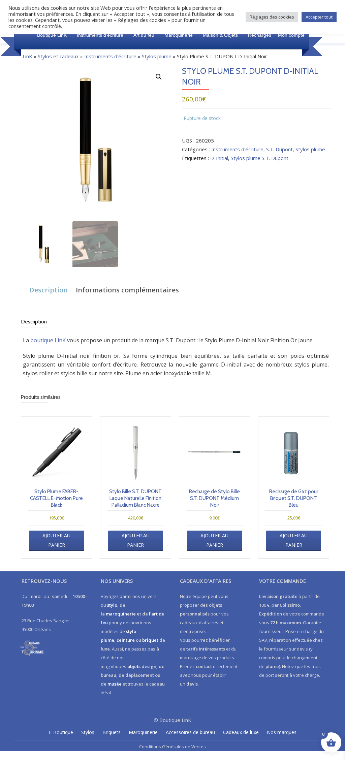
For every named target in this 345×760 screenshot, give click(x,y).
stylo (112, 605)
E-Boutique (61, 732)
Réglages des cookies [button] (272, 17)
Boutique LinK (52, 35)
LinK (27, 56)
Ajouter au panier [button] (56, 540)
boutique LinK (48, 340)
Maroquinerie (178, 35)
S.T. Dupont (279, 149)
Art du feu (143, 35)
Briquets (111, 732)
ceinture (126, 640)
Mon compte (291, 35)
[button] (159, 77)
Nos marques (281, 732)
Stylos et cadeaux (58, 56)
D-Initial (219, 158)
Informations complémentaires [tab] (127, 289)
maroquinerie (121, 614)
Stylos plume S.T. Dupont (259, 158)
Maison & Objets (220, 35)
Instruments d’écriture (100, 35)
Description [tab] (48, 289)
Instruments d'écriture (110, 56)
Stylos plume (156, 56)
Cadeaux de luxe (241, 732)
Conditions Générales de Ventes (172, 746)
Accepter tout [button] (319, 17)
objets (133, 666)
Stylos (87, 732)
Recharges (259, 35)
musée (114, 684)
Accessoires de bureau (190, 732)
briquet (150, 640)
